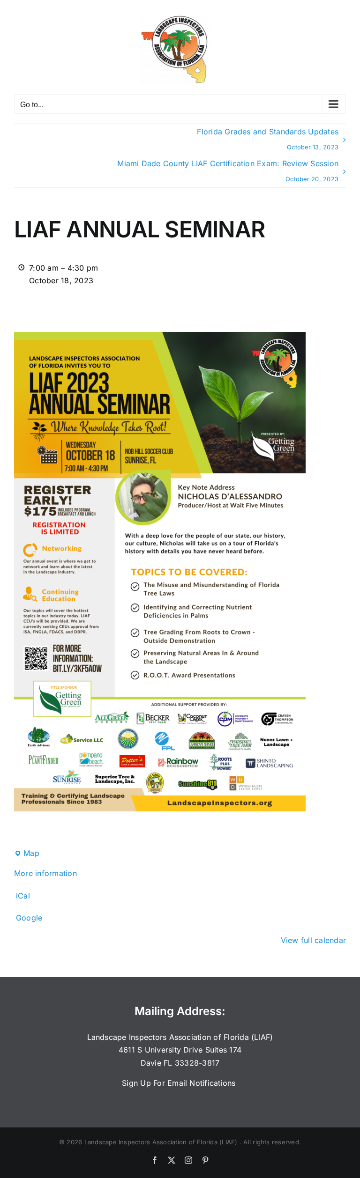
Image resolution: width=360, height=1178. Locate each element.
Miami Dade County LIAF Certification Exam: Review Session (227, 171)
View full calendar (313, 940)
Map (26, 854)
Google (29, 917)
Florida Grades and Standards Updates (267, 139)
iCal (23, 895)
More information (45, 873)
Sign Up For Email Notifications (180, 1083)
